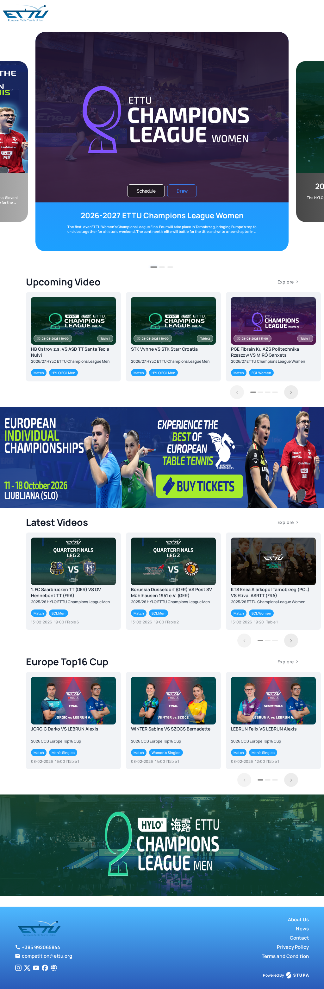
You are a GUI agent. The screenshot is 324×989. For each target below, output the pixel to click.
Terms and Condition (285, 956)
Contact (299, 938)
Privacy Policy (293, 947)
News (302, 928)
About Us (298, 919)
